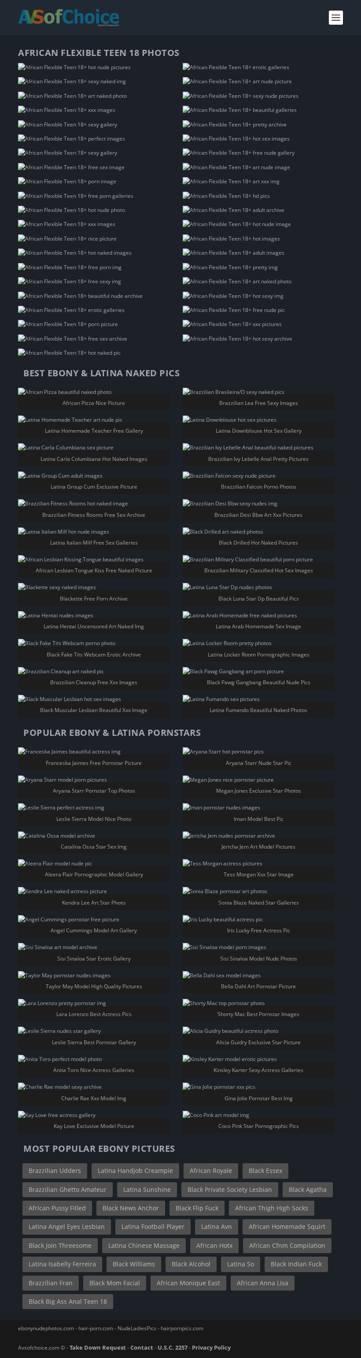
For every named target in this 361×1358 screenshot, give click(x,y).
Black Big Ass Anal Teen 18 (68, 1301)
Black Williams (134, 1264)
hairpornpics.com (182, 1328)
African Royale (211, 1170)
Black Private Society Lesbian (230, 1189)
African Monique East (188, 1283)
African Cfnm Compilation (287, 1245)
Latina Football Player (153, 1226)
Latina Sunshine (147, 1189)
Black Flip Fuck (197, 1208)
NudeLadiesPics (137, 1328)
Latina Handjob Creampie (135, 1170)
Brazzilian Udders (55, 1170)
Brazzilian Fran (51, 1283)
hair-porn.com (95, 1328)
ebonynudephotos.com (46, 1328)
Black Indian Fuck (296, 1264)
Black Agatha (308, 1189)
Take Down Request (98, 1347)
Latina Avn (216, 1226)
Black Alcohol (191, 1264)
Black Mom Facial (114, 1283)
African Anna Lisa (262, 1283)
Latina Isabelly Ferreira (62, 1264)
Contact (141, 1347)
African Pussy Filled (57, 1208)
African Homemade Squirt (287, 1226)
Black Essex (265, 1170)
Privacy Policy (211, 1347)
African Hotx (214, 1245)
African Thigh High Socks (271, 1208)
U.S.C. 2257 (173, 1347)
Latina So (240, 1264)
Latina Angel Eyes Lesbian (67, 1226)
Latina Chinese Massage (144, 1245)
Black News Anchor (131, 1208)
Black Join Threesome (60, 1245)
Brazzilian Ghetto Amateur (68, 1189)
